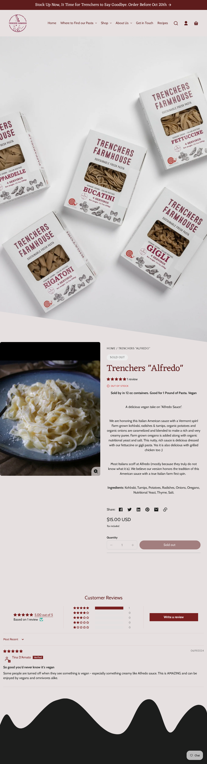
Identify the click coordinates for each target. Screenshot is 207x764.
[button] (175, 23)
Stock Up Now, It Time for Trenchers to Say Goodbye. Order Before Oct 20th (101, 4)
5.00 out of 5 (44, 615)
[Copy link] (165, 509)
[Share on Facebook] (120, 509)
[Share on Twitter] (129, 509)
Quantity (112, 537)
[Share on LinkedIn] (138, 509)
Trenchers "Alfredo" (134, 348)
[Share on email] (156, 509)
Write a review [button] (174, 617)
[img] (13, 651)
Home (111, 348)
